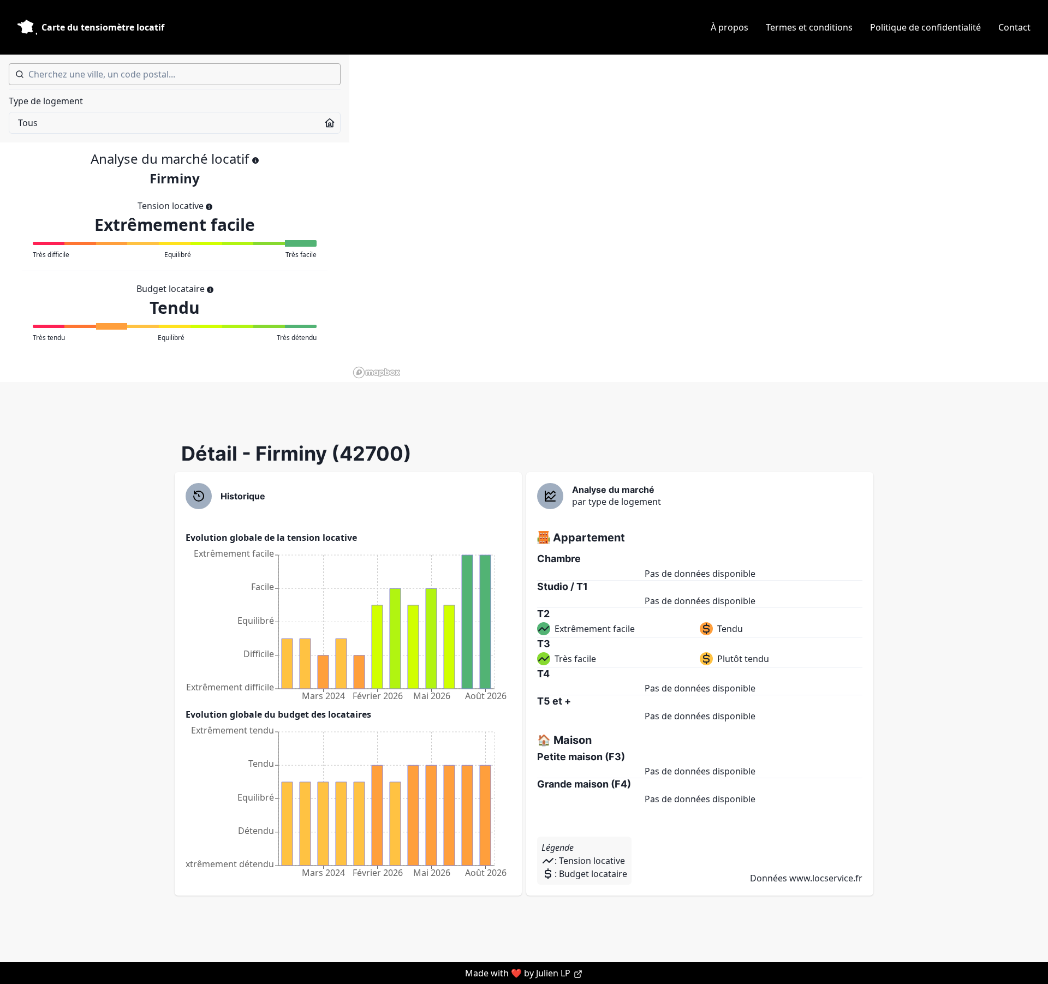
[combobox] (175, 74)
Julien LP (554, 973)
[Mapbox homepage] (377, 372)
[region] (698, 218)
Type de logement (46, 101)
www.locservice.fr (825, 878)
